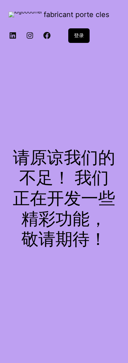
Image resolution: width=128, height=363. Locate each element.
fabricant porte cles (76, 14)
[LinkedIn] (13, 35)
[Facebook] (47, 35)
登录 (79, 35)
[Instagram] (30, 35)
